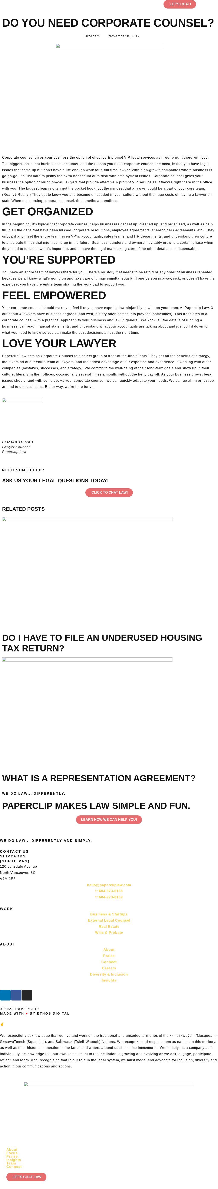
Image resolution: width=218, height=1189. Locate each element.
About (11, 1149)
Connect (14, 1167)
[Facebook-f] (16, 995)
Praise (12, 1156)
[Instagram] (27, 995)
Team (11, 1163)
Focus (12, 1153)
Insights (13, 1160)
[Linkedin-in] (5, 995)
